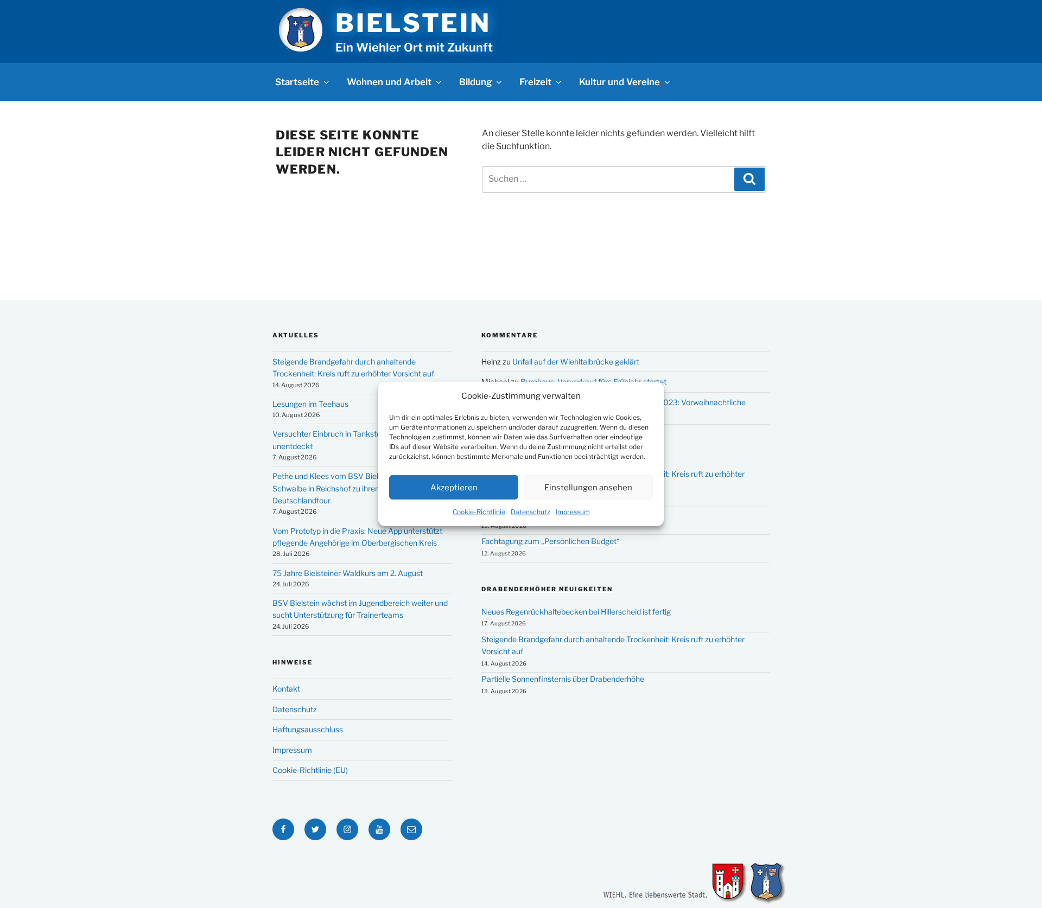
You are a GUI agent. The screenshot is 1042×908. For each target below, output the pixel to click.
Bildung (475, 81)
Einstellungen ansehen (588, 488)
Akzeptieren (454, 488)
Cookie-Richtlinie (479, 512)
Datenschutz (530, 512)
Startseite (297, 81)
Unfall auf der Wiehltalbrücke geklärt (575, 361)
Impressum (573, 512)
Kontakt (286, 688)
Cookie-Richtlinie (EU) (310, 770)
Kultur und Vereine (619, 81)
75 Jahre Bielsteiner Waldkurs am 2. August (347, 573)
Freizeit (535, 81)
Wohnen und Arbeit (389, 81)
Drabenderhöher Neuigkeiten (547, 589)
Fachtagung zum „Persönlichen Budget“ (550, 541)
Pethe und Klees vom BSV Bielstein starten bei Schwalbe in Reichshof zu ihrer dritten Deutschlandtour (353, 488)
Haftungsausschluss (307, 729)
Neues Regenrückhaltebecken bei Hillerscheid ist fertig (576, 611)
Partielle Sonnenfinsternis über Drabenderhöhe (562, 678)
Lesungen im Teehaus (310, 403)
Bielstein (413, 23)
